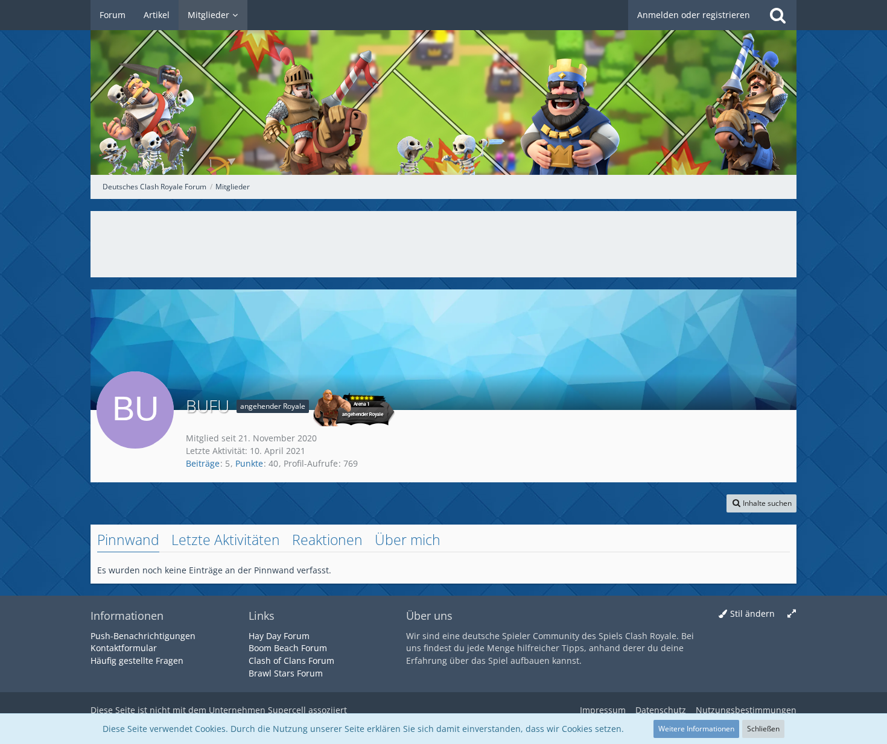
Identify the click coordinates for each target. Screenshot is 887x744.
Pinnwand (128, 539)
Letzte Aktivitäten (225, 539)
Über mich (407, 539)
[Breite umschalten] (791, 614)
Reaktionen (327, 539)
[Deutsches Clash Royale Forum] (443, 87)
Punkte (249, 463)
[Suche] (777, 15)
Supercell (287, 710)
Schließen (763, 729)
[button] (761, 503)
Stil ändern (752, 613)
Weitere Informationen (696, 729)
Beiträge (203, 463)
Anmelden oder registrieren (693, 14)
